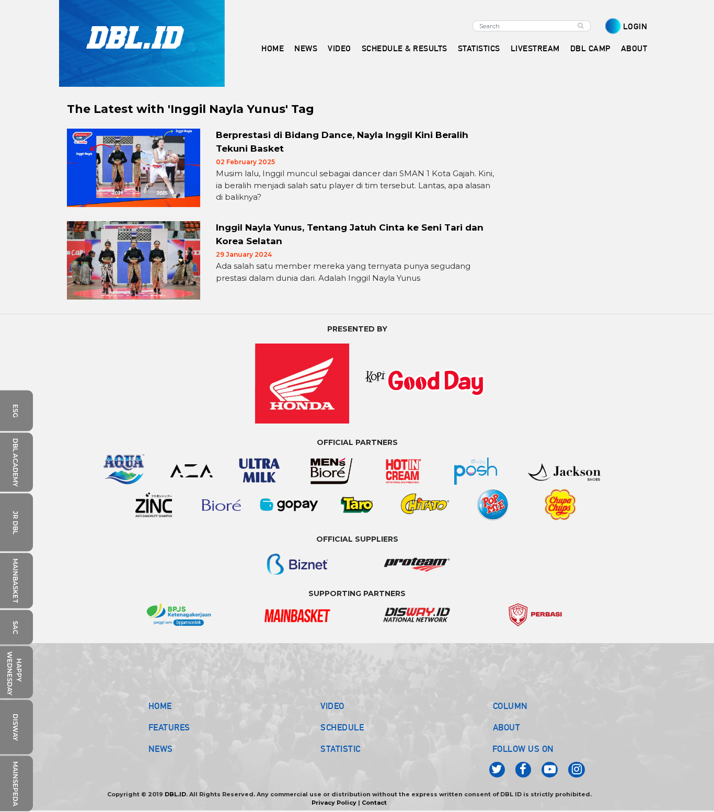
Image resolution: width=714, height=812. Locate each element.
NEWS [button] (305, 48)
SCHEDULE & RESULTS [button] (404, 48)
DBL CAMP (590, 48)
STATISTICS (479, 48)
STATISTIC (340, 749)
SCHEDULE (342, 727)
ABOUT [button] (634, 48)
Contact (374, 802)
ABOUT (507, 727)
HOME (272, 48)
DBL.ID (175, 794)
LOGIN (635, 26)
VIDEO (339, 48)
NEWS (160, 749)
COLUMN (510, 706)
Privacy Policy (334, 802)
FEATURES (169, 727)
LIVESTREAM (535, 48)
